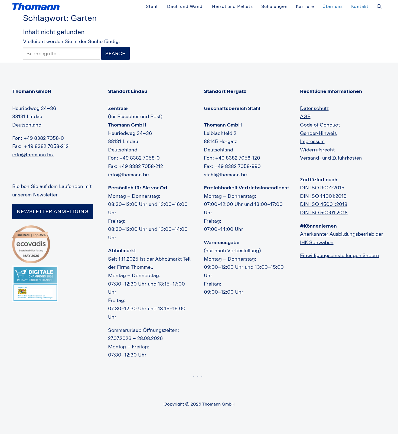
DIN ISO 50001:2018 (324, 212)
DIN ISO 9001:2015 (322, 187)
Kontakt (359, 6)
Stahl (152, 6)
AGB (305, 116)
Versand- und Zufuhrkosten (331, 158)
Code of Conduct (320, 125)
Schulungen (274, 6)
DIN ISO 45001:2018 (323, 204)
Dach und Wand (185, 6)
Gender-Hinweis (318, 133)
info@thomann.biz (33, 154)
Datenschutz (314, 108)
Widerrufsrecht (317, 150)
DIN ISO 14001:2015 (323, 196)
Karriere (305, 6)
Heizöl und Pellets (232, 6)
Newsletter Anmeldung (53, 211)
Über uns (332, 6)
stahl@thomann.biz (225, 174)
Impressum (312, 141)
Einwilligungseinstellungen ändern (339, 255)
